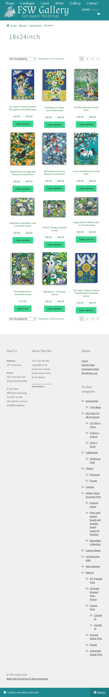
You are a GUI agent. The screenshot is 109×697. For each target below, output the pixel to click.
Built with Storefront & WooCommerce (27, 678)
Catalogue (27, 3)
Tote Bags (95, 407)
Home (10, 3)
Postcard (95, 474)
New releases (93, 566)
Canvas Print (35, 25)
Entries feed (88, 365)
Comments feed (90, 369)
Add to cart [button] (22, 308)
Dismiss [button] (101, 692)
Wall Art (23, 25)
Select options (23, 124)
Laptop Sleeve (93, 550)
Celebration (92, 452)
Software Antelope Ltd (38, 386)
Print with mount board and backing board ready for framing (95, 523)
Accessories (92, 401)
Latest (45, 3)
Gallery (75, 3)
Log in (84, 360)
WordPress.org (89, 373)
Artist (59, 3)
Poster (93, 480)
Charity (89, 468)
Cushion (90, 487)
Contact (92, 3)
